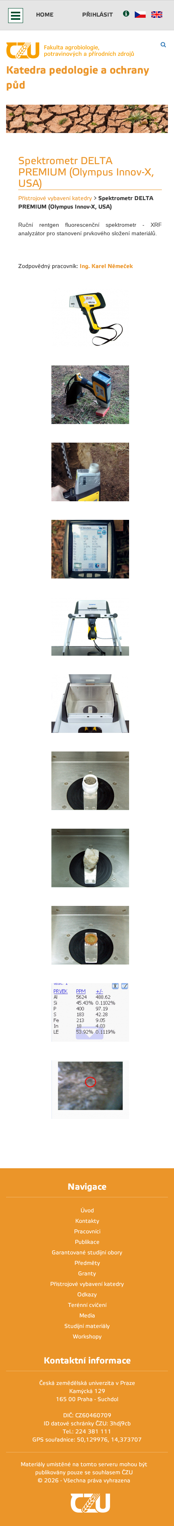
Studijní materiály (87, 1326)
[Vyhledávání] (163, 45)
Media (87, 1316)
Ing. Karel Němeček (106, 266)
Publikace (87, 1242)
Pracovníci (87, 1231)
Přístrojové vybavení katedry (55, 198)
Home (44, 14)
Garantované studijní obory (87, 1253)
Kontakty (87, 1221)
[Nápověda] (126, 14)
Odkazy (87, 1295)
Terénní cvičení (87, 1305)
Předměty (87, 1263)
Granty (87, 1274)
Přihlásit (97, 14)
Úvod (87, 1210)
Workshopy (87, 1337)
